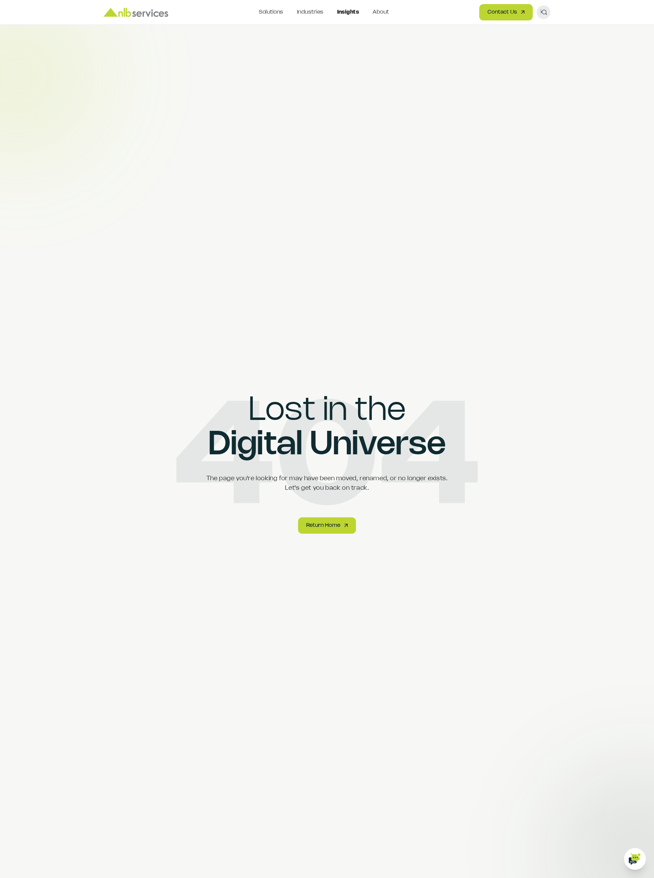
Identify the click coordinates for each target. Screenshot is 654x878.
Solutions (271, 12)
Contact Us (502, 12)
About (381, 12)
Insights (348, 12)
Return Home (323, 525)
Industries (310, 12)
